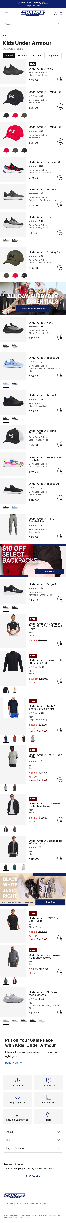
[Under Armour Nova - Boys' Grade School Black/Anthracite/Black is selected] (6, 346)
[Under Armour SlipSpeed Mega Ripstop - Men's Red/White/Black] (15, 1021)
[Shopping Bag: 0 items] (61, 13)
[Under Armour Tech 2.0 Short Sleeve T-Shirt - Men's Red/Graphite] (15, 739)
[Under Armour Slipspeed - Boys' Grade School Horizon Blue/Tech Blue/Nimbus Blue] (15, 507)
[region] (33, 4)
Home (5, 35)
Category (51, 55)
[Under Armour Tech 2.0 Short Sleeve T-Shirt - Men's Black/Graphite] (24, 739)
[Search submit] (59, 24)
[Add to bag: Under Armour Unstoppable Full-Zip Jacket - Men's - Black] (60, 681)
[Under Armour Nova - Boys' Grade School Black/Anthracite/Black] (15, 240)
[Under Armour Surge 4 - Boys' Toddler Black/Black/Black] (15, 608)
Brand (36, 55)
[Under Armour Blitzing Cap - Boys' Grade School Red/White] (15, 115)
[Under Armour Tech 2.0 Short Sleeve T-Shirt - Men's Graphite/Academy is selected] (6, 739)
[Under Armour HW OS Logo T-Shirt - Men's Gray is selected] (6, 787)
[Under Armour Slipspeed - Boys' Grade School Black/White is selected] (6, 507)
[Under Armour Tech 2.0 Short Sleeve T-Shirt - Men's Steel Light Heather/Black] (32, 739)
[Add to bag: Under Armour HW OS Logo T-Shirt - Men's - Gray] (60, 779)
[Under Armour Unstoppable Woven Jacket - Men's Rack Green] (15, 867)
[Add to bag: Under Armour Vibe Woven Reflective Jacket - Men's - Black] (60, 820)
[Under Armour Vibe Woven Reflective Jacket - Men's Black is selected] (6, 829)
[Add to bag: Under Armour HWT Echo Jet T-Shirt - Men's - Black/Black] (60, 938)
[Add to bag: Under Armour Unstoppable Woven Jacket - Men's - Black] (60, 858)
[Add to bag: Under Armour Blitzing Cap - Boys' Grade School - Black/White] (60, 106)
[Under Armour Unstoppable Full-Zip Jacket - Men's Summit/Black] (15, 690)
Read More (12, 1062)
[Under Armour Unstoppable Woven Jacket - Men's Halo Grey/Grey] (24, 867)
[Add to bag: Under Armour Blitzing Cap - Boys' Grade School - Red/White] (60, 141)
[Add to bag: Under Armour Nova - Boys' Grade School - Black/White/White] (60, 232)
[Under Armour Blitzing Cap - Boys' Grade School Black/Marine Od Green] (24, 115)
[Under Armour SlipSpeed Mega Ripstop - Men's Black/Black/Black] (32, 1021)
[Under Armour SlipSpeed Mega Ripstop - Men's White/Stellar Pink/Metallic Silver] (41, 1021)
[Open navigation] (6, 13)
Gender (21, 55)
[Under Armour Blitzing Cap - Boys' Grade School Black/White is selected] (6, 115)
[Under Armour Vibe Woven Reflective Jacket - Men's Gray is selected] (6, 981)
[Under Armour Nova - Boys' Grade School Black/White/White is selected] (6, 240)
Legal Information (15, 1148)
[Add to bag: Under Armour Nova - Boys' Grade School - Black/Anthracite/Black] (60, 337)
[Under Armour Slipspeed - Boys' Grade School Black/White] (15, 384)
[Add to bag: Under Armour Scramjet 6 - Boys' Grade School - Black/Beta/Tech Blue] (60, 177)
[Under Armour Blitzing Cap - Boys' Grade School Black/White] (24, 150)
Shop (9, 1140)
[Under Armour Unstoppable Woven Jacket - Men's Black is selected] (6, 867)
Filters (7, 55)
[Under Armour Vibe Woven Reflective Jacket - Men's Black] (15, 981)
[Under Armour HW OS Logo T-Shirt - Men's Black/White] (15, 787)
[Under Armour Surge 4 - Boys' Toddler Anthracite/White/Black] (15, 419)
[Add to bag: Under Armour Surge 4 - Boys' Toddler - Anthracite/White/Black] (60, 599)
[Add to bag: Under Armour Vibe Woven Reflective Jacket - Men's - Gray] (60, 972)
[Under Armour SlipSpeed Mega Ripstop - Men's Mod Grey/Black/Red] (24, 1021)
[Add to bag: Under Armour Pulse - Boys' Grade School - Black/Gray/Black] (60, 79)
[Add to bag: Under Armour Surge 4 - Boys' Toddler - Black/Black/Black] (60, 410)
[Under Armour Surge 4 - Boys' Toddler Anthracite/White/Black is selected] (6, 608)
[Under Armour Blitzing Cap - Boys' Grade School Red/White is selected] (6, 150)
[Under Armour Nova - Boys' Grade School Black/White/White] (15, 346)
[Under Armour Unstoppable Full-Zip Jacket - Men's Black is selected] (6, 690)
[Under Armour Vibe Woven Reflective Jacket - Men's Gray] (15, 829)
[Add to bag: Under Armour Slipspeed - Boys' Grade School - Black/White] (60, 498)
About (9, 1131)
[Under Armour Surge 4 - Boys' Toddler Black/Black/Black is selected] (6, 419)
